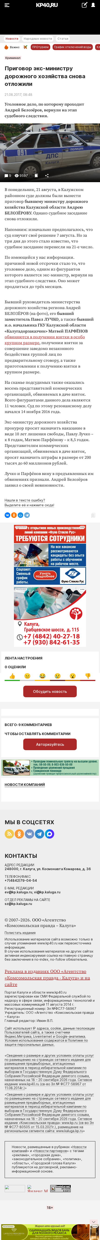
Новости (12, 38)
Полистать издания (20, 933)
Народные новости (38, 38)
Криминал (12, 58)
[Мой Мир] (20, 515)
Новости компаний (25, 784)
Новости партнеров (51, 1151)
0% (12, 676)
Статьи (62, 38)
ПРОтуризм (40, 47)
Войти (92, 5)
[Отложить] (36, 176)
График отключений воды (72, 47)
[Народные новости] (84, 5)
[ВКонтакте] (7, 515)
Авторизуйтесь (50, 744)
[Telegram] (27, 515)
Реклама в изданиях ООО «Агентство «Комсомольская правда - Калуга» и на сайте (47, 978)
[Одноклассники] (14, 515)
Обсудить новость (50, 691)
